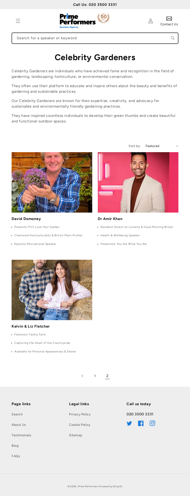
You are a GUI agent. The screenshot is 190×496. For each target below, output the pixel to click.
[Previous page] (82, 376)
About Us (19, 425)
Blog (15, 446)
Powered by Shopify (110, 486)
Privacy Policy (80, 414)
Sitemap (75, 435)
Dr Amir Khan (110, 219)
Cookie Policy (79, 425)
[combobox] (95, 38)
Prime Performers (88, 486)
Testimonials (21, 435)
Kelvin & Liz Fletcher (31, 326)
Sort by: (135, 146)
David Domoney (26, 219)
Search (17, 414)
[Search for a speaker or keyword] (173, 38)
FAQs (16, 456)
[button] (18, 21)
